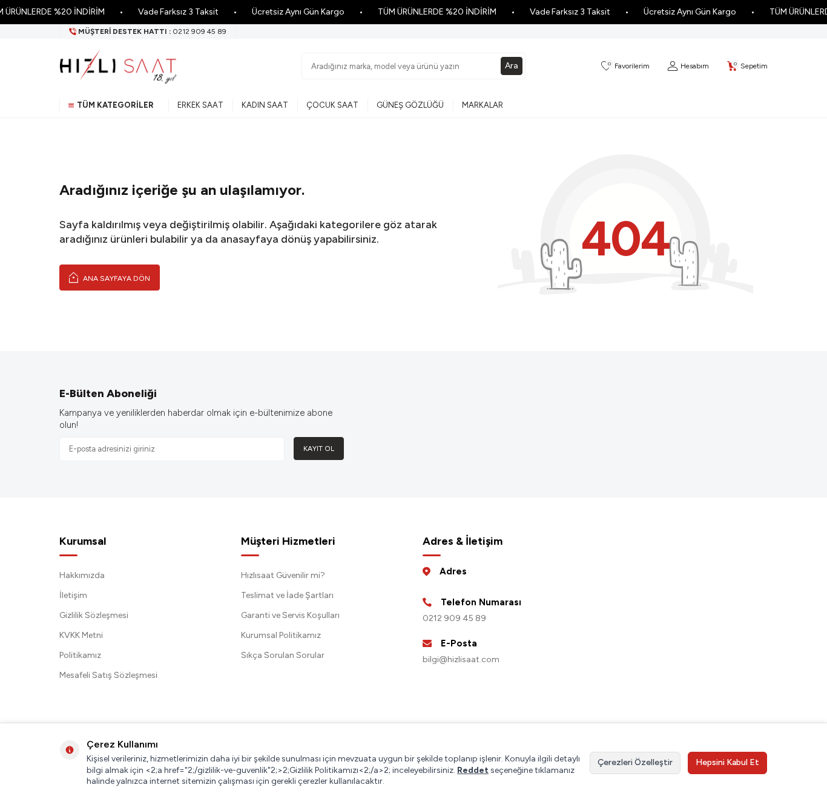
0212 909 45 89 (454, 618)
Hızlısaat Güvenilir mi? (283, 575)
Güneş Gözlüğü (410, 105)
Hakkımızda (82, 575)
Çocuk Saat (332, 105)
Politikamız (80, 655)
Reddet (473, 770)
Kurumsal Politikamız (281, 635)
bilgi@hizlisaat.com (461, 659)
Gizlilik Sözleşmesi (93, 615)
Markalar (482, 105)
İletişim (73, 595)
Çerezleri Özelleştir (635, 762)
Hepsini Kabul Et (727, 762)
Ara (511, 66)
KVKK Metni (81, 635)
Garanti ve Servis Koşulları (290, 615)
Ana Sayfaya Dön (115, 278)
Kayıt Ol (318, 448)
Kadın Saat (265, 105)
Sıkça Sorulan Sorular (283, 655)
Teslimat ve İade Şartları (287, 595)
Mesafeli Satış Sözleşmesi (108, 675)
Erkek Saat (200, 105)
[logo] (118, 66)
